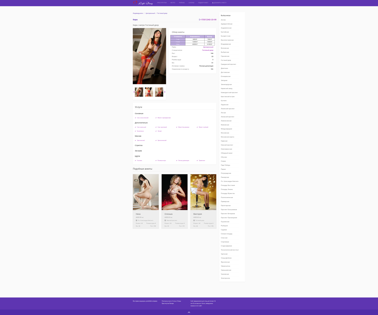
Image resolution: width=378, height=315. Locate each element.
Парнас (223, 169)
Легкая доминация (183, 160)
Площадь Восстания (228, 185)
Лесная (223, 113)
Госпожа (139, 160)
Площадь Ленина (227, 189)
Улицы (179, 301)
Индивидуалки (138, 13)
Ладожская (224, 105)
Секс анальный (141, 127)
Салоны (191, 2)
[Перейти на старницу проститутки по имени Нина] (146, 192)
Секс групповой (162, 127)
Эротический (141, 140)
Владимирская (226, 44)
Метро (172, 2)
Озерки (223, 161)
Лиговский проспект (227, 117)
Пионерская (225, 177)
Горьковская (225, 56)
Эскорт (160, 131)
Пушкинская (225, 222)
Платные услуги (166, 301)
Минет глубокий (203, 127)
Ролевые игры (162, 160)
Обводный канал (226, 153)
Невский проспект (227, 145)
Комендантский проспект (229, 92)
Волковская (225, 48)
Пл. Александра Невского (229, 181)
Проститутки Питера (168, 303)
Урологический (162, 140)
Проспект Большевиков (229, 209)
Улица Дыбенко (226, 258)
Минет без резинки (183, 127)
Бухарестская (225, 36)
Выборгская (225, 52)
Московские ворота (227, 137)
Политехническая (227, 197)
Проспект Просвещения (229, 218)
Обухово (224, 157)
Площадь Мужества (228, 193)
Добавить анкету (220, 2)
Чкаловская (225, 274)
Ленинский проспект (228, 109)
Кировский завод (226, 88)
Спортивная (225, 242)
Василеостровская (227, 40)
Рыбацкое (224, 226)
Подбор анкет (203, 2)
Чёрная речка (225, 266)
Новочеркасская (226, 149)
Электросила (225, 278)
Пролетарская (226, 205)
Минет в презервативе (164, 118)
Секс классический (142, 118)
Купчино (224, 100)
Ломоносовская (226, 121)
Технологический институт (230, 250)
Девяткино (224, 68)
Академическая (226, 28)
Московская (225, 133)
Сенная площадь (226, 234)
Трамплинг (202, 160)
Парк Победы (225, 165)
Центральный (150, 13)
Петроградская (226, 173)
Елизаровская (225, 76)
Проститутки (162, 2)
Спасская (224, 238)
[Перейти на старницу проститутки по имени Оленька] (174, 192)
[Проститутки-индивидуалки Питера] (144, 4)
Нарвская (224, 141)
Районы (182, 2)
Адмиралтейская (226, 24)
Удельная (224, 254)
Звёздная (224, 80)
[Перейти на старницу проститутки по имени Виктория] (203, 192)
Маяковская (225, 125)
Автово (223, 20)
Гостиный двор (162, 13)
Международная (226, 129)
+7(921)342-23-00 (208, 19)
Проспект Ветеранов (228, 213)
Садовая (224, 230)
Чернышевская (226, 270)
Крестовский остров (227, 96)
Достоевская (225, 72)
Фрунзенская (225, 262)
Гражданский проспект (228, 64)
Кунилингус (140, 131)
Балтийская (225, 32)
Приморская (225, 201)
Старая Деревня (226, 246)
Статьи (174, 301)
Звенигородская (226, 84)
